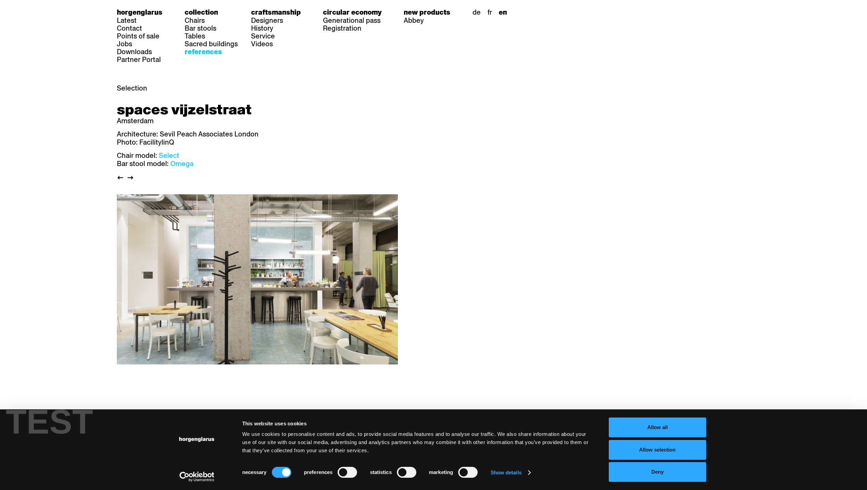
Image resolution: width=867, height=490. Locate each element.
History (262, 28)
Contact (129, 28)
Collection (201, 12)
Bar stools (200, 28)
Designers (267, 20)
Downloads (134, 51)
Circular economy (352, 12)
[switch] (347, 472)
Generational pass (352, 20)
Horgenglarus (139, 12)
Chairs (195, 20)
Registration (342, 28)
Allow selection (657, 450)
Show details (506, 472)
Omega (181, 163)
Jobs (124, 43)
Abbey (414, 20)
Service (263, 36)
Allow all (657, 427)
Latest (127, 20)
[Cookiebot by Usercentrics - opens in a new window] (197, 477)
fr (489, 12)
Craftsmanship (276, 12)
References (203, 51)
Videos (262, 43)
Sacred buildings (211, 43)
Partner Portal (139, 59)
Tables (195, 36)
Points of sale (138, 36)
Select (169, 155)
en (503, 12)
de (477, 12)
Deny (657, 472)
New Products (427, 12)
